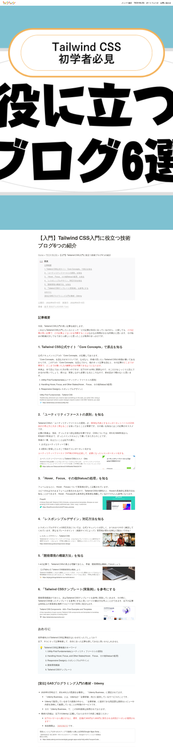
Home (41, 255)
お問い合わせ (165, 3)
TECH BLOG (139, 3)
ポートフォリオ (152, 3)
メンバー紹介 (126, 3)
